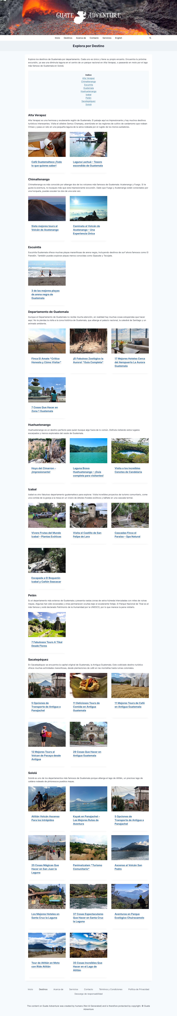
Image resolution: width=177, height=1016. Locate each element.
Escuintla (88, 85)
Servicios (107, 38)
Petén (88, 98)
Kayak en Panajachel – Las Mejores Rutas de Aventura (86, 820)
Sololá (88, 104)
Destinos (68, 38)
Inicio (57, 38)
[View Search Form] (150, 38)
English (118, 38)
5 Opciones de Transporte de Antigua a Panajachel (46, 707)
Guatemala (88, 88)
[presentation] (47, 144)
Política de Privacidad (138, 989)
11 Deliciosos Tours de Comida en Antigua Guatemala (86, 707)
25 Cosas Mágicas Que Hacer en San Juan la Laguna (45, 869)
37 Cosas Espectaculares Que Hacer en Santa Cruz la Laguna (88, 918)
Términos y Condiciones (110, 989)
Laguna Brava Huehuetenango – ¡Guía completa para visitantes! (88, 472)
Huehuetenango (88, 91)
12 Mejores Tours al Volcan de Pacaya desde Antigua (46, 755)
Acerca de (81, 38)
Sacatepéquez (88, 101)
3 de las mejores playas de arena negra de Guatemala (45, 294)
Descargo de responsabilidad (89, 994)
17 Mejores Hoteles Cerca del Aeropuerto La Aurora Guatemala (130, 362)
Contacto (94, 38)
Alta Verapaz (88, 78)
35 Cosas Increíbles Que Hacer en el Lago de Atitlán (87, 966)
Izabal (88, 94)
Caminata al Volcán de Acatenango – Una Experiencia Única (86, 230)
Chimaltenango (88, 81)
